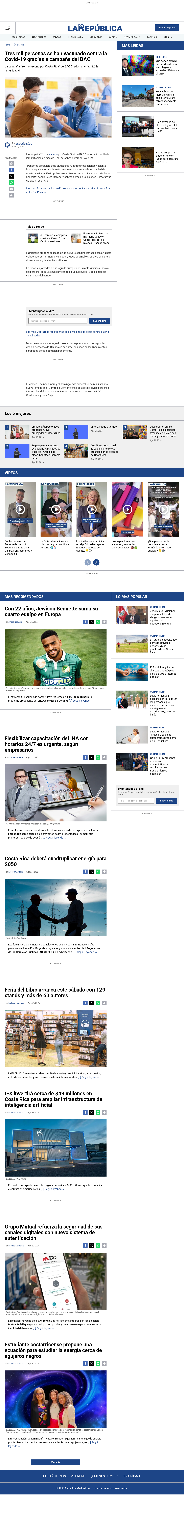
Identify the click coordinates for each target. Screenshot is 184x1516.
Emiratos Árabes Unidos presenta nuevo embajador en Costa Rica (46, 429)
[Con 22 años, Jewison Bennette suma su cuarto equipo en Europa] (56, 657)
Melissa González (16, 1003)
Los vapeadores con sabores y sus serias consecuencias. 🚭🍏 (124, 544)
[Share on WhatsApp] (11, 182)
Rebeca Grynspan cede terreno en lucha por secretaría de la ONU (167, 157)
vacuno (53, 154)
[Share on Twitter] (11, 176)
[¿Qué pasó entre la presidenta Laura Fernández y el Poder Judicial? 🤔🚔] (163, 509)
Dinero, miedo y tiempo (104, 426)
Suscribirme (99, 321)
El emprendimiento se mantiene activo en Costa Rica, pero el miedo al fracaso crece (96, 238)
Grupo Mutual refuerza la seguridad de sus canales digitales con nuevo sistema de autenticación (53, 1232)
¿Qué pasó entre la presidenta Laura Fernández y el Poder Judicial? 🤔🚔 (160, 546)
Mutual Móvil (16, 1324)
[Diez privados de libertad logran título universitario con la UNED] (138, 126)
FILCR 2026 (17, 1073)
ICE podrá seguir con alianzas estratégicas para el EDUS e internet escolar (163, 672)
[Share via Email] (11, 189)
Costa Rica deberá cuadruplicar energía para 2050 (56, 861)
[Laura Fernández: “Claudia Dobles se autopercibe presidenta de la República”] (132, 735)
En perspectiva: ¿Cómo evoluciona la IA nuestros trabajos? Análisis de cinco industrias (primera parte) (46, 452)
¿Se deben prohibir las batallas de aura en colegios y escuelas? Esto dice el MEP (167, 67)
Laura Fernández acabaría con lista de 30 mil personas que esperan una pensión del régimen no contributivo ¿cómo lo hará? (163, 705)
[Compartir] (11, 195)
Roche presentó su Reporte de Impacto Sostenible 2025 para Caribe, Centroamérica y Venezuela (18, 547)
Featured (161, 57)
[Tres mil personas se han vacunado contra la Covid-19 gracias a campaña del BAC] (58, 107)
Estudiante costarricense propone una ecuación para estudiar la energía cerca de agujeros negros (53, 1350)
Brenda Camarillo (16, 1112)
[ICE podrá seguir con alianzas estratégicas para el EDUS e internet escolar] (132, 672)
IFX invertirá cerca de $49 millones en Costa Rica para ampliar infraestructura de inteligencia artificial (53, 1099)
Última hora (19, 45)
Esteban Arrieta (15, 757)
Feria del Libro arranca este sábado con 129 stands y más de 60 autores (55, 992)
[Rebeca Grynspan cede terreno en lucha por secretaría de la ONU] (138, 157)
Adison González (24, 143)
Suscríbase (132, 1476)
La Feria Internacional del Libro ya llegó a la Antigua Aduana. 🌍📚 (55, 544)
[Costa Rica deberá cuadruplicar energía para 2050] (56, 907)
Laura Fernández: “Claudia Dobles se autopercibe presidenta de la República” (163, 736)
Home (7, 45)
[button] (167, 27)
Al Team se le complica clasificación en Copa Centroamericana (53, 238)
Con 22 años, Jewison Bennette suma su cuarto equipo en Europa (51, 611)
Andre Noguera (15, 622)
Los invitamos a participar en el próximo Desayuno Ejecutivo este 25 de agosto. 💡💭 (90, 546)
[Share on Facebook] (11, 170)
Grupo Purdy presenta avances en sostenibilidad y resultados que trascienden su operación (162, 765)
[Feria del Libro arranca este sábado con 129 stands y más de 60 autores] (56, 1038)
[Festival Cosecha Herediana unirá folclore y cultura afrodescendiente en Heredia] (138, 96)
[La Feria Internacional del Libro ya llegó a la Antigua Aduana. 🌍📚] (56, 509)
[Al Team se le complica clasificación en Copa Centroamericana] (33, 238)
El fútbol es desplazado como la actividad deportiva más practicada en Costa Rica (163, 646)
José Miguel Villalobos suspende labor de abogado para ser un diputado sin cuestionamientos (163, 617)
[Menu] (9, 28)
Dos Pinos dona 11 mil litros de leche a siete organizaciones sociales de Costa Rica (104, 450)
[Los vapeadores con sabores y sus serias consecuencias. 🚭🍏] (127, 509)
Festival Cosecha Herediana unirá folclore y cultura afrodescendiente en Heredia (166, 98)
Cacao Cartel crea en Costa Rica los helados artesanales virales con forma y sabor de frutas (163, 431)
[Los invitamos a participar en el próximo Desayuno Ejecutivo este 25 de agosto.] (92, 509)
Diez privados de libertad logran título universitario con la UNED (167, 126)
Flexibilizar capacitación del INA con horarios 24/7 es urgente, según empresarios (47, 744)
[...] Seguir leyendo (79, 700)
